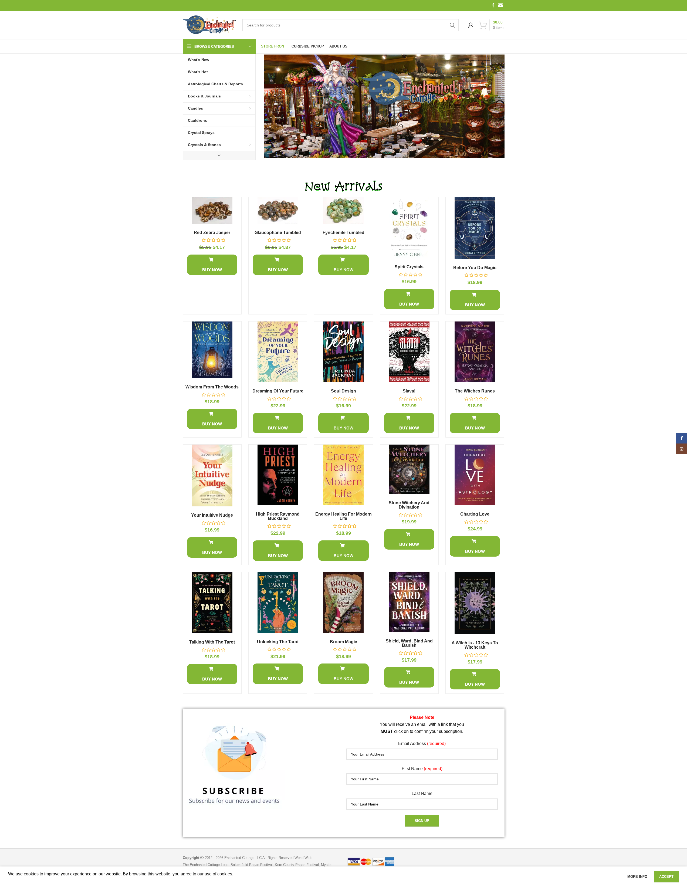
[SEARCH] (452, 25)
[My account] (470, 25)
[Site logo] (210, 25)
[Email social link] (500, 5)
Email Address (422, 743)
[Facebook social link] (493, 5)
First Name (422, 768)
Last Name (422, 793)
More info (637, 877)
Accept (666, 877)
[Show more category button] (219, 155)
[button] (212, 265)
